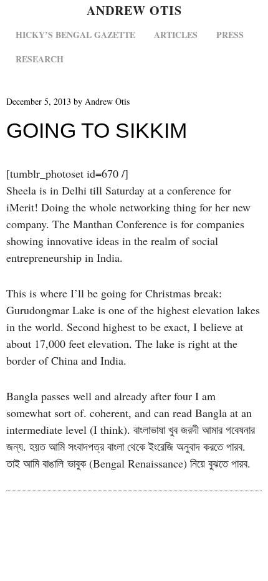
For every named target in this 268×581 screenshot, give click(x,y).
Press (230, 34)
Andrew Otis (134, 10)
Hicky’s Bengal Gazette (75, 34)
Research (40, 58)
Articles (176, 34)
